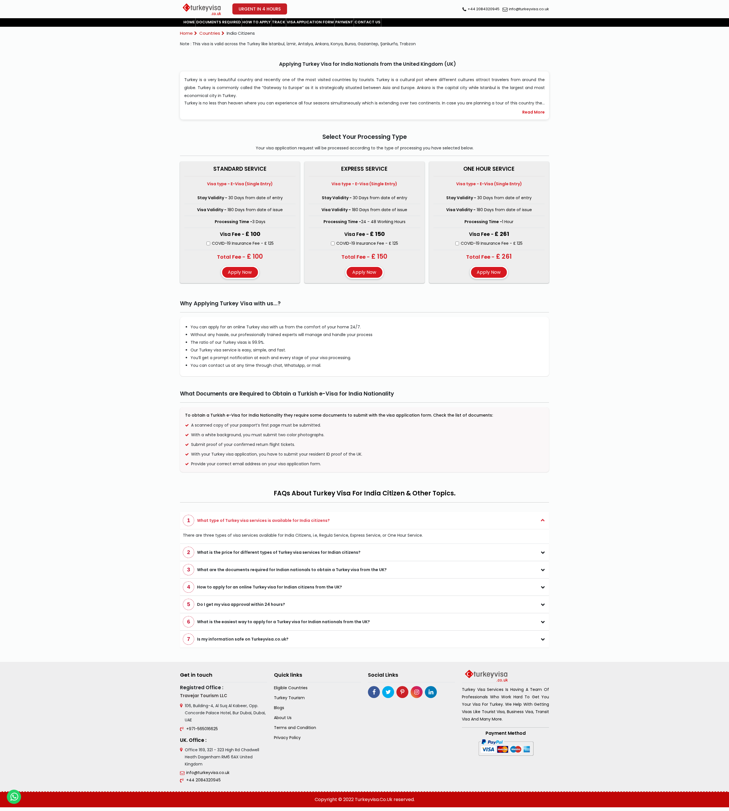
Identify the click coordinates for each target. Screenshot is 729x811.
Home (189, 22)
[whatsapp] (14, 797)
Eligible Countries (291, 688)
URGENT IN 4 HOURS (260, 9)
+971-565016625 (202, 728)
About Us (283, 718)
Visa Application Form (310, 22)
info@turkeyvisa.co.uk (529, 9)
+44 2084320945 (483, 9)
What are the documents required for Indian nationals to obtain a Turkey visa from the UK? (287, 570)
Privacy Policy (287, 738)
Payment (344, 22)
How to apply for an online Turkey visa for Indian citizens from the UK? (264, 587)
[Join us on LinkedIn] (431, 692)
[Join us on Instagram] (417, 692)
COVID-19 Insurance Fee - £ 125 (243, 243)
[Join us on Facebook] (374, 692)
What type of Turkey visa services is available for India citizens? (258, 520)
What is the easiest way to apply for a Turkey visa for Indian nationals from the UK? (278, 622)
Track (278, 22)
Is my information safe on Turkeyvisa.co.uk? (238, 639)
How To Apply (256, 22)
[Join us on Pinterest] (402, 692)
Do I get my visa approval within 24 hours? (236, 604)
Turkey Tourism (289, 698)
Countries (209, 33)
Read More (533, 112)
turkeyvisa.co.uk (373, 799)
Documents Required (218, 22)
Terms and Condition (295, 728)
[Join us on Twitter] (388, 692)
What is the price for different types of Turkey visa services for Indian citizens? (274, 552)
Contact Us (367, 22)
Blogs (279, 708)
